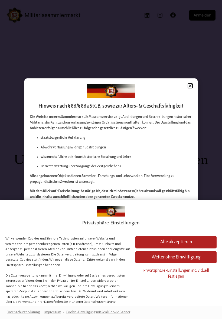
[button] (176, 242)
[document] (111, 159)
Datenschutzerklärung (100, 302)
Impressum (52, 312)
